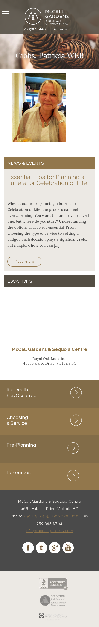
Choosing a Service (17, 420)
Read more (24, 261)
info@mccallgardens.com (49, 531)
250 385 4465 (36, 516)
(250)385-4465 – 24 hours (45, 29)
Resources (19, 472)
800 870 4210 (65, 516)
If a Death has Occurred (22, 392)
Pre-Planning (21, 445)
